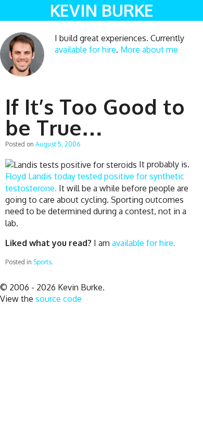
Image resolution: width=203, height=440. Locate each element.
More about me (149, 49)
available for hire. (143, 243)
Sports (42, 262)
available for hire (85, 49)
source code (58, 299)
